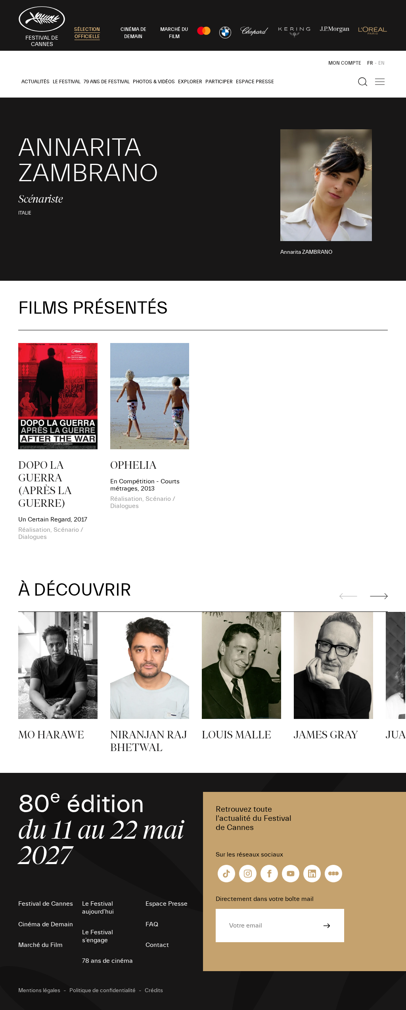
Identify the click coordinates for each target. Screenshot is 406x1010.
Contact (157, 945)
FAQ (152, 924)
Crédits (154, 990)
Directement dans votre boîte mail (265, 899)
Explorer (190, 81)
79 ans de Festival (107, 81)
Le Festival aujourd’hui (98, 907)
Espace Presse (255, 81)
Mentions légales (39, 990)
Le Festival (66, 81)
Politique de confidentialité (102, 990)
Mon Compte (344, 63)
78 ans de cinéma (107, 960)
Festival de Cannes (45, 903)
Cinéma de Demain (45, 924)
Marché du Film (40, 945)
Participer (219, 81)
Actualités (35, 81)
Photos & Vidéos (154, 81)
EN (381, 63)
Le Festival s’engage (97, 936)
